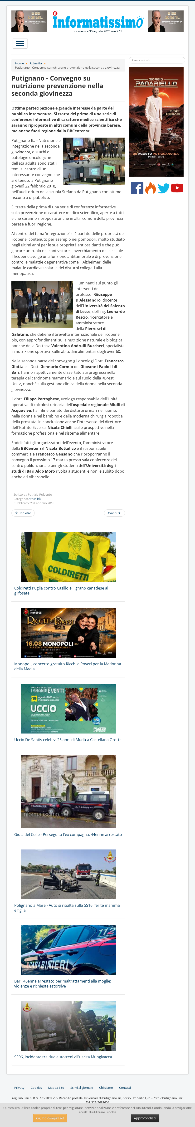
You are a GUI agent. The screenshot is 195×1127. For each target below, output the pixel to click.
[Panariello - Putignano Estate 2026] (29, 21)
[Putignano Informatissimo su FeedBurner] (149, 189)
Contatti (125, 1087)
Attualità (35, 499)
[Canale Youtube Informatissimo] (176, 189)
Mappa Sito (56, 1087)
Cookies (36, 1087)
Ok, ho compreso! (50, 1118)
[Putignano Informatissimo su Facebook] (136, 189)
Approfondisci (145, 1118)
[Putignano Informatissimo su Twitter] (162, 189)
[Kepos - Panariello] (156, 122)
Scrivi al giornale (81, 1087)
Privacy (19, 1087)
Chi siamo (106, 1087)
